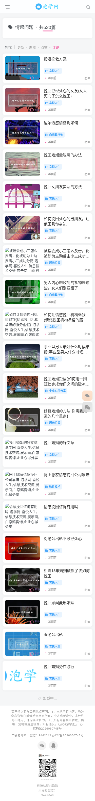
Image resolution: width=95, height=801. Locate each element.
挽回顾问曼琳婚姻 (59, 602)
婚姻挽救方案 (55, 58)
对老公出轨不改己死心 (63, 538)
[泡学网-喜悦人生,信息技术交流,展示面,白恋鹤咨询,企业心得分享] (47, 6)
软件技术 (54, 486)
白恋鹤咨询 (56, 135)
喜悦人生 (54, 71)
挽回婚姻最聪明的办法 (63, 154)
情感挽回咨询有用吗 (61, 506)
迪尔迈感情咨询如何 (61, 122)
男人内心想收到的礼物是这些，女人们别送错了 (66, 285)
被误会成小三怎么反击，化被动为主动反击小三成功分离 (66, 256)
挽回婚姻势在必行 (59, 666)
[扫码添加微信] (87, 407)
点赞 (44, 47)
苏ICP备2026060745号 (58, 726)
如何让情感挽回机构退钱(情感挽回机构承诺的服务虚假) (65, 320)
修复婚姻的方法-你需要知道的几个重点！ (65, 413)
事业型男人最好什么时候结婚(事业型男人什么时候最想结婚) (66, 352)
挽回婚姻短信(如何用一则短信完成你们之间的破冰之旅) (66, 384)
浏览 (32, 47)
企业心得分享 (57, 391)
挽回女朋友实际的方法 (63, 186)
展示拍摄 (54, 263)
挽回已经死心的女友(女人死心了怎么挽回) (65, 93)
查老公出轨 (53, 634)
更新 (20, 47)
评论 (55, 47)
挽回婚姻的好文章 (59, 442)
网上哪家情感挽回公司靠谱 (66, 474)
